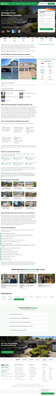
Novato (50, 373)
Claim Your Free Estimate (7, 352)
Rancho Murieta (26, 391)
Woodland (37, 393)
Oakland (43, 374)
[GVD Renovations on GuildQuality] (7, 379)
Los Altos (4, 299)
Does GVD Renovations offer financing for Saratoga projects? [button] (19, 322)
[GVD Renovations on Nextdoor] (10, 379)
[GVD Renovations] (5, 3)
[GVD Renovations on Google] (3, 379)
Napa (1, 391)
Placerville (15, 391)
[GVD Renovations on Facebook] (2, 379)
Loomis (11, 393)
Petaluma (50, 374)
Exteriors (23, 3)
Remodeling (18, 3)
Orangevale (9, 391)
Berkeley (43, 367)
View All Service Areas (18, 299)
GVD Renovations (18, 385)
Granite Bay (44, 371)
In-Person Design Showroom (19, 371)
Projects (28, 3)
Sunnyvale (10, 299)
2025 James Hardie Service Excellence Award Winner (23, 235)
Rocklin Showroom (14, 386)
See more (46, 82)
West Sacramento (33, 393)
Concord (50, 367)
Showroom (33, 3)
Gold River (5, 393)
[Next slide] (35, 81)
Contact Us (42, 386)
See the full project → (4, 86)
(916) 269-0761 (20, 352)
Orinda (11, 391)
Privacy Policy (27, 386)
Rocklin (43, 376)
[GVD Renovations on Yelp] (9, 379)
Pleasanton (20, 391)
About (13, 3)
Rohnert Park (34, 391)
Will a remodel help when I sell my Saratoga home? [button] (18, 330)
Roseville (50, 376)
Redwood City (29, 391)
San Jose (38, 391)
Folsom (50, 370)
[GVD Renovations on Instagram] (5, 379)
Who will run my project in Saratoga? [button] (15, 314)
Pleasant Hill (18, 391)
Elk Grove (43, 370)
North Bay (44, 373)
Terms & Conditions (33, 386)
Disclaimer (38, 386)
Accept (47, 393)
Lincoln (50, 371)
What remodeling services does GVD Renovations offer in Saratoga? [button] (21, 326)
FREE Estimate (50, 3)
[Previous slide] (33, 81)
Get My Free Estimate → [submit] (46, 29)
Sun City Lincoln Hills (29, 393)
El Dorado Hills (51, 368)
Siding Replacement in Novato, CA (45, 285)
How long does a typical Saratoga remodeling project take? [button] (19, 318)
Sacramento (51, 379)
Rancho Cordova (23, 391)
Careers (22, 386)
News (19, 386)
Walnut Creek (44, 379)
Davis (43, 368)
